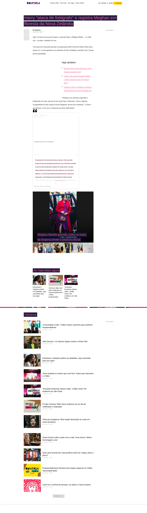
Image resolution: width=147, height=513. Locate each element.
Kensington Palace (60, 180)
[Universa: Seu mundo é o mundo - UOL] (33, 3)
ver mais (57, 496)
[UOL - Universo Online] (41, 3)
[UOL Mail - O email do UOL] (103, 3)
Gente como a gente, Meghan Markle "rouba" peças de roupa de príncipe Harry (77, 79)
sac (99, 3)
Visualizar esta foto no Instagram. (44, 141)
